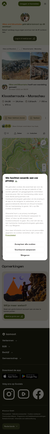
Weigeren (25, 255)
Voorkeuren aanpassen (25, 250)
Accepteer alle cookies (25, 244)
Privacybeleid (10, 235)
